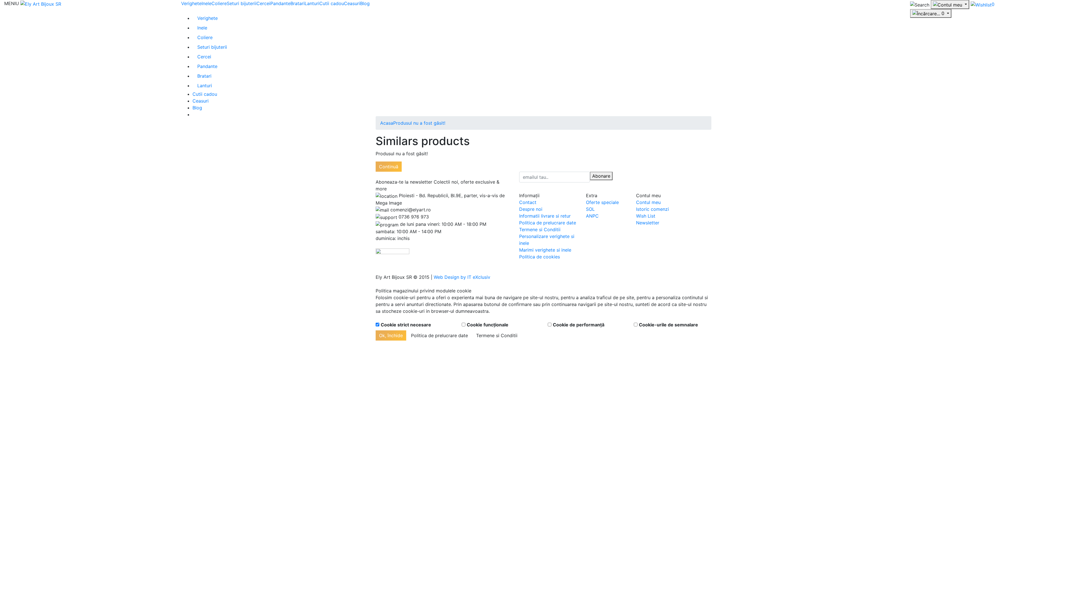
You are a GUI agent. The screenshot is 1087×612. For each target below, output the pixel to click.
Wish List (645, 216)
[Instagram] (645, 175)
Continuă (388, 166)
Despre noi (530, 209)
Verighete (191, 3)
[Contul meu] (950, 4)
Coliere (219, 3)
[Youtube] (640, 175)
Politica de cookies (539, 257)
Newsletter (647, 223)
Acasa (386, 123)
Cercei (263, 3)
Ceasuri (352, 3)
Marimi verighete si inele (545, 250)
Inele (206, 3)
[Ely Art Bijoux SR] (40, 3)
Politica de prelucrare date (547, 223)
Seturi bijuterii (241, 3)
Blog (365, 3)
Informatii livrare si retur (545, 216)
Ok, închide (391, 335)
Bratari (297, 3)
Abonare (601, 176)
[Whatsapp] (1, 284)
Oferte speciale (602, 202)
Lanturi (312, 3)
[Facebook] (635, 175)
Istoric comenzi (652, 209)
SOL (590, 209)
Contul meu (648, 202)
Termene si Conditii (539, 229)
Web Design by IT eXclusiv (462, 277)
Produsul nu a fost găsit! (419, 123)
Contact (527, 202)
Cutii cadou (331, 3)
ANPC (592, 216)
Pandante (280, 3)
